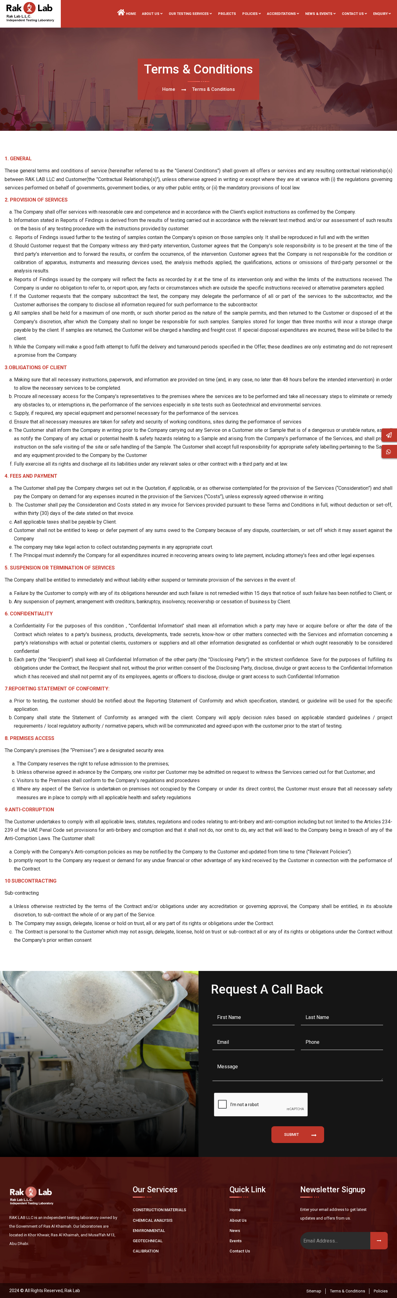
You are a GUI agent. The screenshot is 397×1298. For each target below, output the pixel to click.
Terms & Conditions (347, 1291)
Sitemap (313, 1291)
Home (130, 14)
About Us (238, 1220)
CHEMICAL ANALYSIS (152, 1220)
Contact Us (240, 1251)
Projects (227, 14)
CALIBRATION (145, 1251)
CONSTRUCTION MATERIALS (159, 1209)
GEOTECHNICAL (148, 1240)
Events (236, 1240)
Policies (381, 1291)
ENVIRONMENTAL (149, 1230)
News (235, 1230)
